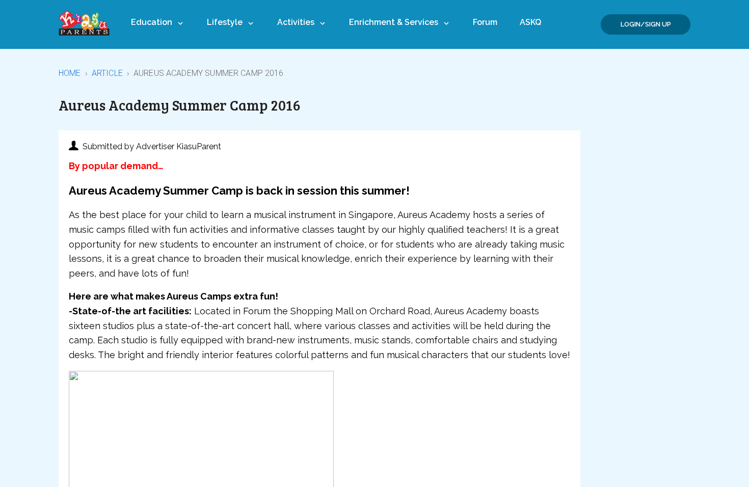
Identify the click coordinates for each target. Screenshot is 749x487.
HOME (70, 73)
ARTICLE (107, 73)
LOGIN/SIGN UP (646, 24)
